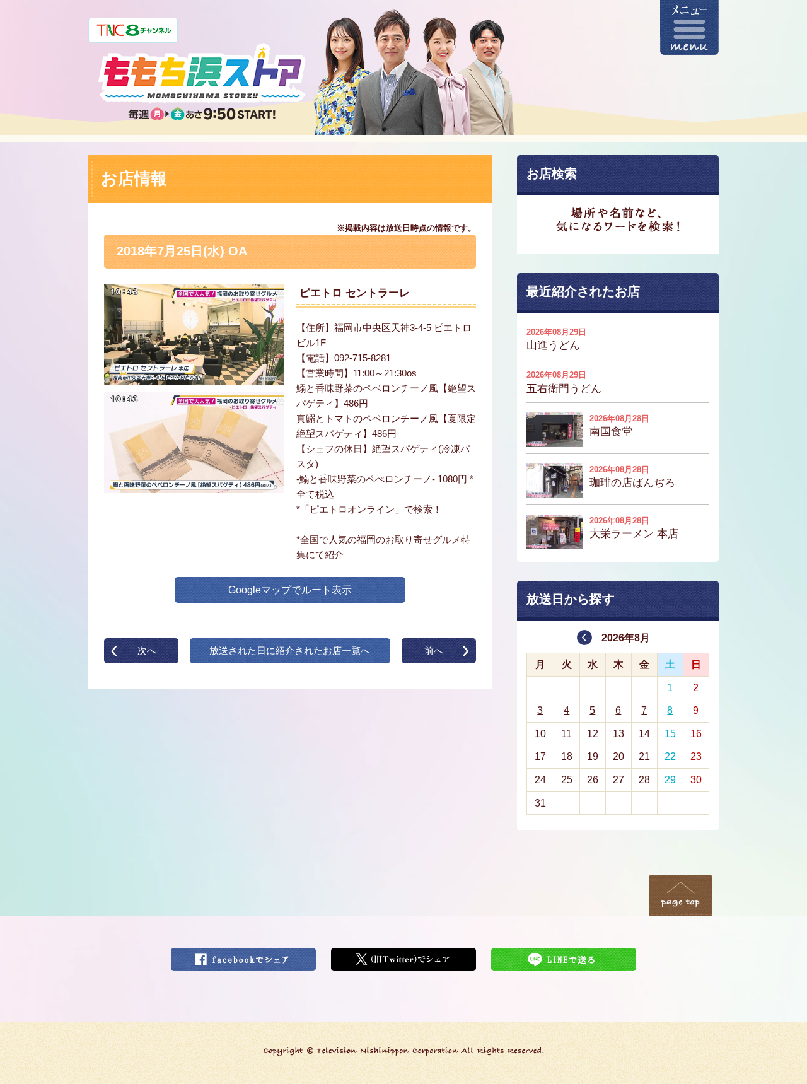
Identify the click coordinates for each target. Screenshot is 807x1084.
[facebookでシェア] (243, 955)
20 (618, 756)
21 (644, 756)
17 (540, 756)
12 (592, 733)
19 (592, 756)
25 (566, 779)
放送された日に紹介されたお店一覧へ (289, 650)
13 (618, 733)
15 (670, 733)
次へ (146, 650)
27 (618, 779)
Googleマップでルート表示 (290, 590)
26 (592, 779)
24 (540, 779)
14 (644, 733)
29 (670, 779)
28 (644, 779)
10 (540, 733)
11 (566, 733)
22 (670, 756)
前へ (433, 650)
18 (566, 756)
